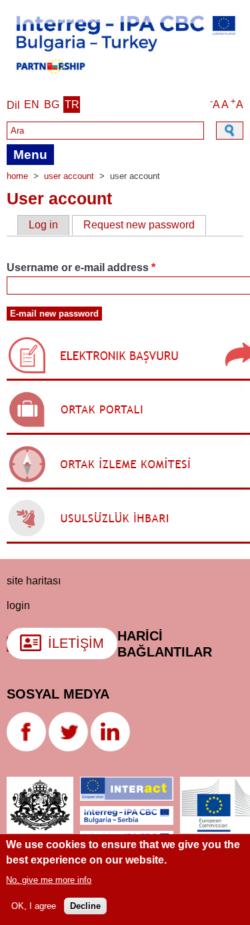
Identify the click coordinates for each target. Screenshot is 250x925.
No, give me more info (48, 880)
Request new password (144, 224)
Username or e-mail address (81, 267)
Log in (43, 224)
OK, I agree (33, 906)
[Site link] (26, 747)
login (18, 605)
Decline (85, 906)
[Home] (125, 76)
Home (17, 176)
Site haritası (34, 580)
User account (69, 176)
